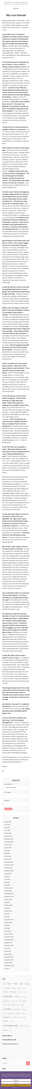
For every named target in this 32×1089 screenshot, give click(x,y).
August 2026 (7, 822)
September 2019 (9, 945)
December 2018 (8, 957)
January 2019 (8, 954)
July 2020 (6, 925)
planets (11, 1013)
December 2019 (8, 937)
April (4, 988)
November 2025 (8, 842)
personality (5, 1013)
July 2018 (6, 968)
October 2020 (8, 922)
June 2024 (7, 879)
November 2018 (8, 960)
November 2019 (8, 940)
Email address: (8, 784)
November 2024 (8, 865)
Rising (23, 1013)
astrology (14, 988)
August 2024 (7, 873)
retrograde (18, 1013)
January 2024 (8, 891)
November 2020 (8, 919)
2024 (15, 984)
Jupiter (24, 1001)
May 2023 (7, 902)
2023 (9, 984)
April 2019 (7, 948)
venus (27, 1026)
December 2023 (8, 894)
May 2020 (7, 928)
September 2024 (9, 870)
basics (23, 988)
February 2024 (8, 888)
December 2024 (8, 862)
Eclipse (19, 992)
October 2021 (8, 911)
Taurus (5, 1021)
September (14, 1017)
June (20, 1001)
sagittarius (6, 1017)
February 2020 (8, 934)
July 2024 (6, 876)
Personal (24, 1009)
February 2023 (8, 905)
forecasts (7, 996)
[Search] (28, 1063)
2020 (4, 984)
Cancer (5, 992)
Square (24, 1017)
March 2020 (7, 931)
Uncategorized (10, 1025)
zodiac (10, 1030)
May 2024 (7, 882)
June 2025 (7, 850)
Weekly (5, 1030)
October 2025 (8, 845)
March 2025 (7, 856)
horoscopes (6, 1001)
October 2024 (8, 868)
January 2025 (8, 859)
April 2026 (7, 830)
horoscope (24, 996)
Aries (8, 988)
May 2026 (7, 827)
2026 (26, 984)
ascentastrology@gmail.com (10, 1044)
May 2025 (7, 853)
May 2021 (7, 914)
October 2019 (8, 942)
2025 (21, 984)
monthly (7, 1009)
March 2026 (7, 833)
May (18, 1004)
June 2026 (7, 824)
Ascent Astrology (16, 2)
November (16, 1009)
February (24, 992)
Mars (14, 1004)
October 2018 (8, 963)
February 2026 (8, 836)
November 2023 (8, 896)
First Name (7, 792)
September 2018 (9, 965)
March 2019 (7, 951)
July (16, 1001)
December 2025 (8, 839)
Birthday (6, 800)
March (8, 1004)
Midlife (22, 1004)
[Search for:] (16, 1063)
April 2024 (7, 885)
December (13, 992)
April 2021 (7, 917)
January (13, 1001)
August (18, 988)
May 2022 (7, 908)
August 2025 (7, 847)
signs (19, 1017)
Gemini (17, 997)
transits (11, 1021)
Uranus (22, 1026)
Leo (4, 1004)
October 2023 (8, 899)
